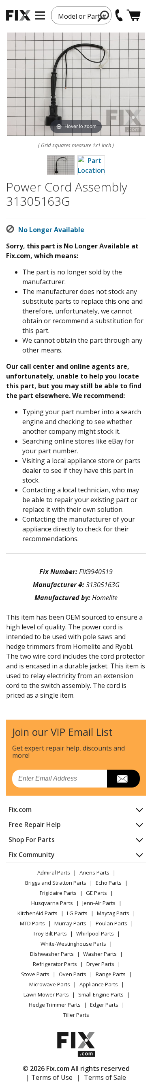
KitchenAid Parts (37, 913)
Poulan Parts (111, 923)
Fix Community (32, 854)
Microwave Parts (49, 984)
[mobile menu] (40, 15)
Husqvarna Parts (52, 903)
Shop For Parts (32, 839)
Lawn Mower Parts (46, 994)
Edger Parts (104, 1004)
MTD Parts (32, 923)
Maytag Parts (113, 913)
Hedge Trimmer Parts (55, 1004)
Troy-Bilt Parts (50, 933)
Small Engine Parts (101, 994)
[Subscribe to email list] (123, 779)
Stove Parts (35, 974)
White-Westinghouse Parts (73, 943)
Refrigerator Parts (55, 964)
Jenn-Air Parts (99, 903)
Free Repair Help (35, 824)
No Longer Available (51, 229)
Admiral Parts (53, 872)
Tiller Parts (76, 1014)
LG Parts (77, 913)
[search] (103, 16)
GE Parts (96, 892)
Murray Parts (70, 923)
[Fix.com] (18, 15)
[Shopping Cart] (133, 15)
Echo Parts (109, 882)
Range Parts (111, 974)
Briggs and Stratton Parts (55, 882)
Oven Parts (72, 974)
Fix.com (20, 809)
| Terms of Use (49, 1077)
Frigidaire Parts (58, 892)
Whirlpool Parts (95, 933)
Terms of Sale (105, 1077)
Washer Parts (100, 953)
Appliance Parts (98, 984)
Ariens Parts (94, 872)
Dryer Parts (100, 964)
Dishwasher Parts (52, 953)
